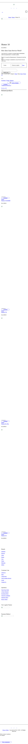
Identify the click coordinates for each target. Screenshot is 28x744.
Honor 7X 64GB (5, 200)
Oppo (2, 555)
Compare (5, 197)
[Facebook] (11, 8)
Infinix (2, 564)
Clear (23, 65)
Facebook (3, 80)
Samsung (3, 551)
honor (21, 73)
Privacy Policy (4, 599)
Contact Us (3, 582)
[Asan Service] (14, 4)
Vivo (2, 559)
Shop (2, 574)
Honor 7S (4, 535)
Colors (4, 65)
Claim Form (4, 576)
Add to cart (5, 72)
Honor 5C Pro (5, 424)
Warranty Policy (4, 597)
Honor (13, 17)
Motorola (3, 563)
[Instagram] (14, 8)
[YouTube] (16, 8)
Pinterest (11, 80)
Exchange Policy (5, 593)
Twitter (7, 80)
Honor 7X (4, 312)
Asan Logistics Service (6, 578)
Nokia (2, 561)
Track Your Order (5, 590)
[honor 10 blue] (14, 30)
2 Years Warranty (5, 591)
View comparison (6, 742)
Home (9, 17)
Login (2, 580)
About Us (3, 572)
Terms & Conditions (5, 595)
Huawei (3, 553)
